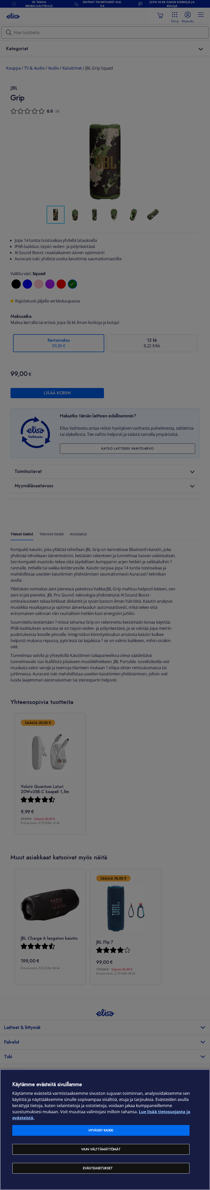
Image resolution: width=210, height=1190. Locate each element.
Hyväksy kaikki (101, 1130)
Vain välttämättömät (100, 1149)
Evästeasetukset (98, 1168)
